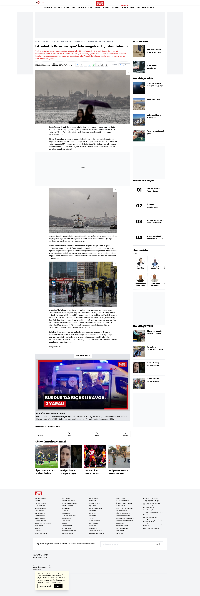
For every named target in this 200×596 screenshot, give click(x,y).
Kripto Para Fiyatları (41, 533)
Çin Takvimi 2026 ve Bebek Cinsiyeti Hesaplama (151, 504)
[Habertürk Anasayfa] (100, 3)
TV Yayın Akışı (66, 528)
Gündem (48, 7)
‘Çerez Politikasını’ (57, 580)
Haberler (38, 41)
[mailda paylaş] (98, 65)
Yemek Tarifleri (93, 498)
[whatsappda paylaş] (94, 65)
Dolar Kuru (38, 528)
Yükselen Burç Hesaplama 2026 (153, 512)
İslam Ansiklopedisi (122, 511)
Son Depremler (66, 518)
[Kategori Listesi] (164, 2)
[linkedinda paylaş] (89, 65)
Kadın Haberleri (40, 518)
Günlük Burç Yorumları (69, 516)
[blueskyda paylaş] (85, 65)
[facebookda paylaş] (77, 65)
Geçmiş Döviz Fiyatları (150, 517)
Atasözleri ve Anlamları (150, 498)
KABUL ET (58, 586)
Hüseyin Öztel (39, 64)
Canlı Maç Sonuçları (95, 530)
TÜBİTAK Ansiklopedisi (123, 513)
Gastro (125, 7)
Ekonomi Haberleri (40, 503)
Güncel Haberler (40, 506)
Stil (138, 7)
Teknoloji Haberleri (40, 521)
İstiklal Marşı (66, 508)
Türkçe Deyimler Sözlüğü (151, 501)
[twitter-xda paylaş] (81, 65)
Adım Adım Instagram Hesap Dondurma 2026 (152, 520)
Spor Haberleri (39, 511)
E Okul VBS (65, 511)
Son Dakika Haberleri (41, 498)
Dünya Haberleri (40, 513)
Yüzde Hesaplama (149, 515)
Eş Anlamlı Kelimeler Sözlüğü (125, 518)
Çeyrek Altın (92, 513)
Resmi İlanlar (148, 7)
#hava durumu (54, 426)
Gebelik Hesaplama (149, 510)
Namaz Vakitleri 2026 (68, 501)
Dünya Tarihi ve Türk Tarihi (124, 508)
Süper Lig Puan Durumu (96, 533)
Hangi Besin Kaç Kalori (123, 516)
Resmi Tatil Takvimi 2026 (151, 528)
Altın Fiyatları (39, 526)
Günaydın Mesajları (95, 508)
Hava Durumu (66, 521)
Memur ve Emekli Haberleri (43, 523)
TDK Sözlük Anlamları (122, 501)
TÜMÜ (135, 253)
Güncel (52, 41)
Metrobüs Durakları (122, 526)
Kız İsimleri (119, 533)
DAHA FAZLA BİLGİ (45, 586)
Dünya (66, 7)
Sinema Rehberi (67, 526)
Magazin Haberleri (40, 508)
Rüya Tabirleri (120, 506)
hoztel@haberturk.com (42, 66)
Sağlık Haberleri (40, 516)
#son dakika (40, 426)
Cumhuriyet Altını (94, 521)
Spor (74, 7)
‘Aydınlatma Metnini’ (44, 582)
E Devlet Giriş (66, 513)
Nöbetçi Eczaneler (67, 506)
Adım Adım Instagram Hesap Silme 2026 (152, 525)
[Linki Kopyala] (106, 65)
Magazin (82, 7)
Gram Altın (92, 511)
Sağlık (98, 7)
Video (132, 7)
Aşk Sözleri (92, 506)
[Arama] (35, 2)
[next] (129, 461)
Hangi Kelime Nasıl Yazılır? (124, 521)
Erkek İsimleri (120, 530)
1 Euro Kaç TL (93, 528)
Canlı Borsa (66, 498)
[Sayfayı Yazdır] (102, 65)
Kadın (90, 7)
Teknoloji (115, 7)
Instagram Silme (67, 533)
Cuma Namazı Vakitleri (69, 503)
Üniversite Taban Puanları (124, 503)
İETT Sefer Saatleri (148, 507)
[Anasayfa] (38, 493)
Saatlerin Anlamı (94, 503)
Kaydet (158, 544)
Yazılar (106, 7)
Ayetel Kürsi (92, 501)
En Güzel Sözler (121, 523)
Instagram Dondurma (69, 530)
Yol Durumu (65, 523)
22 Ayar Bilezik (93, 523)
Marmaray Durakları (122, 528)
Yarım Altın (92, 516)
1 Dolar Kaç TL (93, 526)
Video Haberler (120, 498)
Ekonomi (58, 7)
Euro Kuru (38, 530)
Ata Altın (91, 518)
